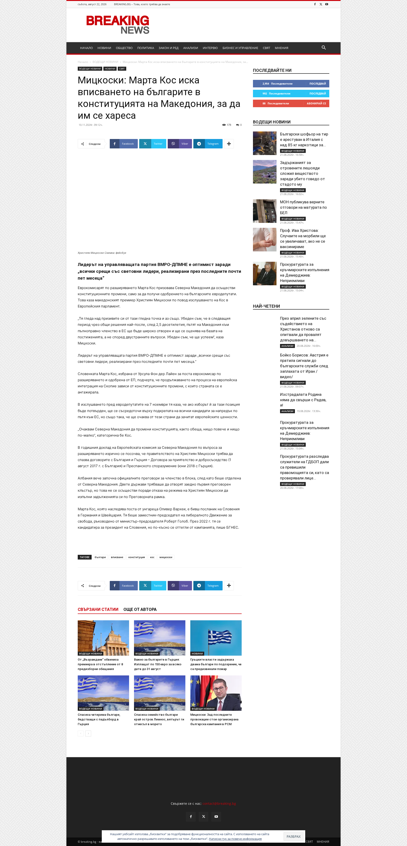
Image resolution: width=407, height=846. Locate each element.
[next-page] (88, 733)
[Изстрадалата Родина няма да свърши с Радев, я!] (265, 403)
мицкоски (165, 557)
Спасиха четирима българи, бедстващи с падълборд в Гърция (99, 719)
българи (100, 557)
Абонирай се (316, 103)
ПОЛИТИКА (145, 48)
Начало (83, 62)
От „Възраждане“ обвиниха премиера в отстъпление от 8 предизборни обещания (100, 664)
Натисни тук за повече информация (235, 839)
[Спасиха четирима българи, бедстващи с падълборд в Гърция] (103, 693)
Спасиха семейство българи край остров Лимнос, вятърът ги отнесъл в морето (159, 719)
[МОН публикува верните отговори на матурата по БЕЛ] (265, 211)
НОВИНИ (104, 48)
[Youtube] (326, 4)
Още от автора (140, 609)
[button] (323, 48)
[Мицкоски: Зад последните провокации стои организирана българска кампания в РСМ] (216, 693)
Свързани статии (98, 609)
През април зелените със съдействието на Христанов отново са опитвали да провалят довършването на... (303, 329)
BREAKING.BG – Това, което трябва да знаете (142, 4)
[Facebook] (314, 4)
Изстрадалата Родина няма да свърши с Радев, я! (303, 400)
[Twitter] (320, 4)
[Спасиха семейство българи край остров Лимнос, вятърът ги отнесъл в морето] (159, 693)
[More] (229, 143)
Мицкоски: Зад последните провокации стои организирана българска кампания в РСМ (214, 719)
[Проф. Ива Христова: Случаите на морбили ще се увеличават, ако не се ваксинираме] (265, 239)
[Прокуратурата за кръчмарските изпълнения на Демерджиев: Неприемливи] (265, 273)
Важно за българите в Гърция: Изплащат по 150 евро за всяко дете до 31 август (157, 664)
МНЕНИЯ (281, 48)
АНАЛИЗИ (190, 48)
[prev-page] (81, 733)
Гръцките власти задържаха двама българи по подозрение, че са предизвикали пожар (215, 664)
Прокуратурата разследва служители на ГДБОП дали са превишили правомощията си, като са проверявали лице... (304, 467)
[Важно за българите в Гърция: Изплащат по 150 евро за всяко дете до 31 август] (159, 638)
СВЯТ (266, 48)
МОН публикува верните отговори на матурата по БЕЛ (303, 207)
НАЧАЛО (86, 48)
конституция (136, 557)
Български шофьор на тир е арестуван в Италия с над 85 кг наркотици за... (304, 139)
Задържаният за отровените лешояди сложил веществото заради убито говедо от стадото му (302, 173)
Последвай (317, 83)
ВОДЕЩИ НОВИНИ (105, 62)
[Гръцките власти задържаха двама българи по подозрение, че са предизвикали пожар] (216, 638)
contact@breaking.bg (219, 803)
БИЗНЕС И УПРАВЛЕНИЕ (240, 48)
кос (152, 557)
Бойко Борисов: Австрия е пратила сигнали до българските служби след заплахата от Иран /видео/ (304, 366)
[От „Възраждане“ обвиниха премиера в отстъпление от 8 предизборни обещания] (103, 638)
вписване (117, 557)
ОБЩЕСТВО (124, 48)
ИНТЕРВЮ (210, 48)
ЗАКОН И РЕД (169, 48)
